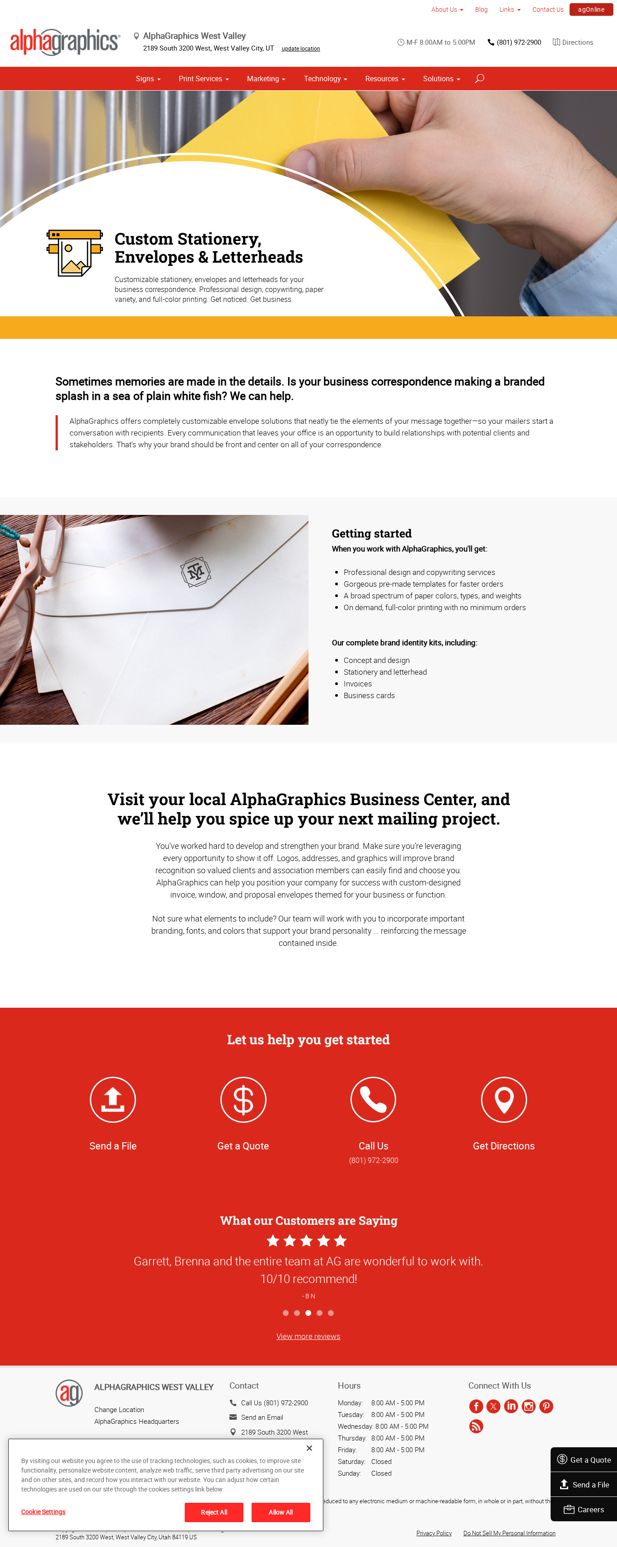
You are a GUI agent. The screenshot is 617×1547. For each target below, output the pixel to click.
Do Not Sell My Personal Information (509, 1533)
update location (301, 48)
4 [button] (320, 1313)
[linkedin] (511, 1407)
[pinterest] (546, 1407)
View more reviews (308, 1336)
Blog (481, 9)
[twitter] (493, 1407)
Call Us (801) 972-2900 (274, 1402)
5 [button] (331, 1313)
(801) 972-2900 (519, 41)
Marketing (263, 78)
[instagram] (529, 1407)
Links (507, 9)
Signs (145, 78)
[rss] (476, 1427)
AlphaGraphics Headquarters (136, 1421)
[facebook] (476, 1407)
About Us (444, 9)
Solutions (438, 78)
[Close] (309, 1448)
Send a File (591, 1484)
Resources (381, 78)
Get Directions (504, 1145)
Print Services (200, 78)
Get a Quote (590, 1459)
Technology (322, 78)
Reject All (214, 1512)
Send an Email (262, 1417)
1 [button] (286, 1313)
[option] (308, 1268)
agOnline (591, 9)
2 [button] (297, 1313)
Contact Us (548, 9)
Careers (591, 1509)
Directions (578, 41)
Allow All (281, 1512)
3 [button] (308, 1313)
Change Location (119, 1409)
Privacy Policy (434, 1533)
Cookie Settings (43, 1511)
